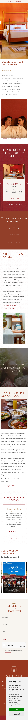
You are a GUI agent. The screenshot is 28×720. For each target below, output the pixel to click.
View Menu (10, 309)
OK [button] (17, 709)
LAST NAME (5, 624)
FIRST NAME (5, 617)
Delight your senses (9, 485)
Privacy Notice (8, 652)
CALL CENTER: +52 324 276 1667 (14, 1)
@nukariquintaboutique (12, 557)
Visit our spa (11, 306)
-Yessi (10, 529)
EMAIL (3, 631)
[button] (1, 182)
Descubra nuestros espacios (14, 139)
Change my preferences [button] (17, 713)
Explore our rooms (15, 204)
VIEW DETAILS (15, 198)
